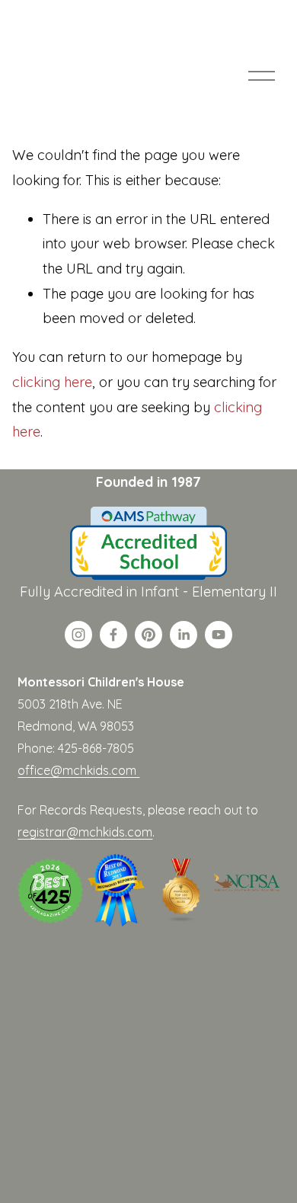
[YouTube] (218, 634)
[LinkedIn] (183, 634)
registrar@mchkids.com (85, 832)
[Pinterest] (148, 634)
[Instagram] (78, 634)
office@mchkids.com (78, 770)
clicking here (52, 382)
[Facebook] (113, 634)
